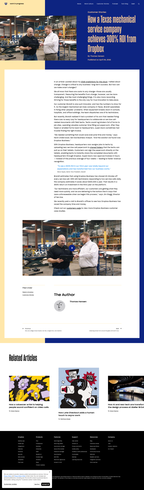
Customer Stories (103, 3)
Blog (91, 441)
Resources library (94, 446)
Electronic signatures (59, 459)
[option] (25, 394)
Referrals (92, 454)
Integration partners (95, 459)
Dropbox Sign (39, 457)
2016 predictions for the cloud (94, 82)
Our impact (111, 449)
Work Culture (88, 3)
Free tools (20, 462)
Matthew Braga (65, 419)
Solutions (20, 451)
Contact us (75, 443)
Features (20, 449)
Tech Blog (124, 3)
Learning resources (77, 459)
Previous (43, 329)
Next (104, 329)
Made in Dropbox (27, 292)
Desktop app (21, 441)
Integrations (21, 446)
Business (38, 446)
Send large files (58, 441)
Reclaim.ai (38, 454)
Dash (133, 3)
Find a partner (94, 462)
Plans (37, 462)
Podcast (115, 3)
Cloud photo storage (59, 446)
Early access (21, 457)
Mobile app (21, 443)
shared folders (96, 147)
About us (110, 441)
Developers (93, 449)
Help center (75, 441)
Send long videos (58, 443)
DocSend (38, 459)
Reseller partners (94, 457)
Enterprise (38, 449)
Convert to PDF (58, 462)
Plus (37, 441)
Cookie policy (75, 449)
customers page (74, 208)
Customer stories (94, 443)
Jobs (109, 443)
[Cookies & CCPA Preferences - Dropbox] (27, 479)
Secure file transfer (59, 449)
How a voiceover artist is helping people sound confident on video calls (29, 405)
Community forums (95, 451)
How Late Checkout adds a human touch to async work (76, 414)
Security (20, 454)
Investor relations (112, 446)
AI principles (75, 454)
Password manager (59, 451)
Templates (20, 459)
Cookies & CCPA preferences (79, 451)
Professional (39, 443)
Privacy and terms (77, 446)
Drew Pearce (114, 411)
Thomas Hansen (97, 56)
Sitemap (74, 457)
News (79, 3)
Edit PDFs (56, 457)
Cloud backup (57, 454)
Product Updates (40, 465)
